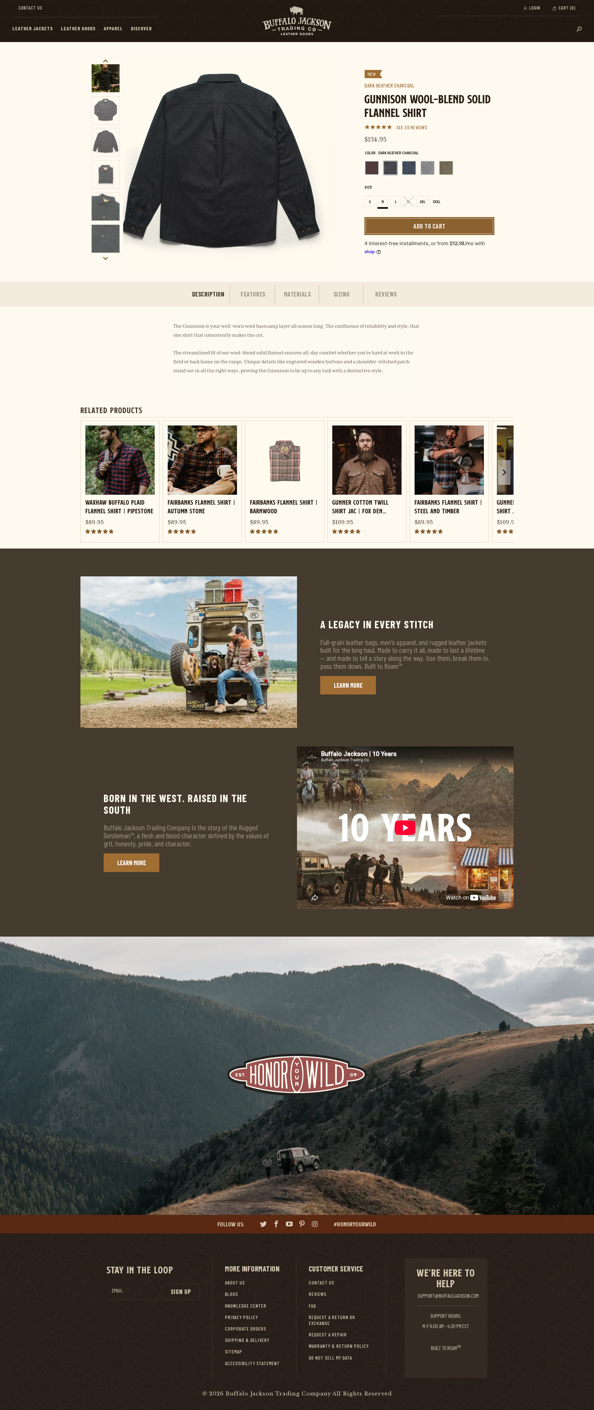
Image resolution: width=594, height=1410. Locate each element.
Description (208, 294)
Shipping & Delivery (247, 1340)
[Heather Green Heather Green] (446, 167)
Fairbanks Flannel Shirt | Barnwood (284, 506)
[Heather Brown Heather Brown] (371, 167)
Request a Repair (328, 1334)
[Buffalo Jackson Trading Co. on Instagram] (315, 1225)
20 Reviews (415, 127)
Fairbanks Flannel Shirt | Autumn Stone (201, 506)
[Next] (328, 166)
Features (253, 294)
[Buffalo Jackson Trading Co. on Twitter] (263, 1225)
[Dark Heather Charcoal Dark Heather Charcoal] (390, 167)
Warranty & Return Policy (339, 1346)
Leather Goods (78, 28)
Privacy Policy (241, 1317)
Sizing (342, 294)
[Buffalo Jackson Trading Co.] (297, 21)
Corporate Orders (245, 1328)
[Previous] (135, 166)
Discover (141, 28)
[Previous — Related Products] (90, 479)
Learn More (348, 685)
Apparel (113, 28)
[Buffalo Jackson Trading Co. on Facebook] (276, 1225)
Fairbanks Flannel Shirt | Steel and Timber (448, 506)
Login (534, 8)
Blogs (231, 1294)
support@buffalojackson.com (448, 1295)
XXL (422, 201)
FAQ (312, 1306)
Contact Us (30, 8)
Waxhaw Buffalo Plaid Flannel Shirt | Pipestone (119, 506)
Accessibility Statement (252, 1363)
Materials (297, 294)
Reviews (386, 294)
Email (117, 1290)
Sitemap (233, 1351)
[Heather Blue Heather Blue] (409, 167)
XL (409, 201)
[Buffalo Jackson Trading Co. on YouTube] (289, 1225)
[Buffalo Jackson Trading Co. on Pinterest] (302, 1225)
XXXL (436, 201)
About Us (235, 1282)
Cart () (566, 8)
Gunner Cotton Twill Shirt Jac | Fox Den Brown (360, 506)
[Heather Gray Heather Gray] (427, 167)
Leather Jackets (32, 28)
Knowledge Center (245, 1306)
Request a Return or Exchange (332, 1320)
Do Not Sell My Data (330, 1358)
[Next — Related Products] (504, 472)
